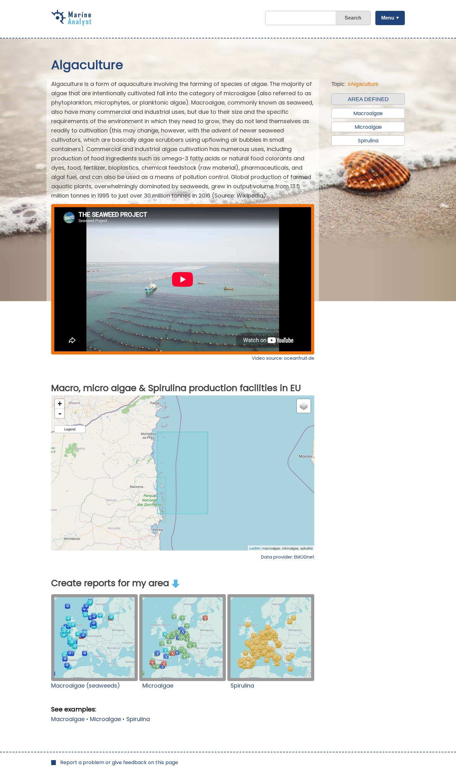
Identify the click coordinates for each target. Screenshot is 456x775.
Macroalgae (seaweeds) (85, 685)
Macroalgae (68, 719)
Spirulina (242, 685)
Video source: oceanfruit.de (283, 358)
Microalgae (157, 685)
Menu (387, 17)
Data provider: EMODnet (287, 557)
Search (353, 17)
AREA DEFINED (368, 99)
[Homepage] (73, 23)
